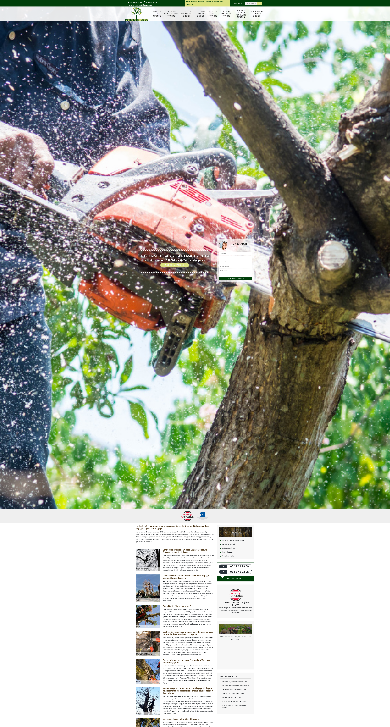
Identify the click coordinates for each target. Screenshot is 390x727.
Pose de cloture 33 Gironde (226, 14)
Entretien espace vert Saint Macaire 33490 (235, 685)
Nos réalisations (174, 265)
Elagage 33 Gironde (157, 14)
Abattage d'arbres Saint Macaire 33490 (234, 689)
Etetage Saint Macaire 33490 (231, 697)
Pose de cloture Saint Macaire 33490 (233, 701)
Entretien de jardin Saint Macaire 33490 (234, 681)
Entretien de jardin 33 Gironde (257, 14)
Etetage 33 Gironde (213, 14)
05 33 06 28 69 (136, 3)
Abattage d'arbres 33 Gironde (186, 14)
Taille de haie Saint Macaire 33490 (233, 693)
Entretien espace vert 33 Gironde (171, 14)
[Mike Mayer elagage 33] (136, 13)
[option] (195, 291)
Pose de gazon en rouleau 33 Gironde (241, 14)
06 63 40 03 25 (151, 3)
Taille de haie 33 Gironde (201, 14)
